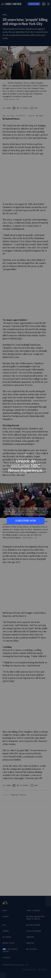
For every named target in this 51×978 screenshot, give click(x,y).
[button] (48, 452)
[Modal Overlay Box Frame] (25, 489)
